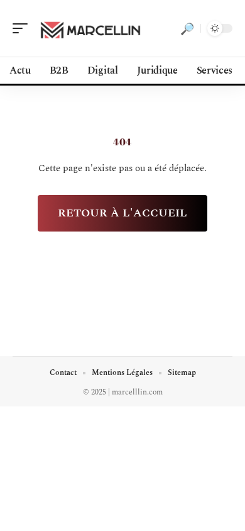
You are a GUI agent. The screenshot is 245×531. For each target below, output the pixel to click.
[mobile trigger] (23, 28)
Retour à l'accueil (122, 212)
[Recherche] (187, 28)
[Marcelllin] (90, 28)
